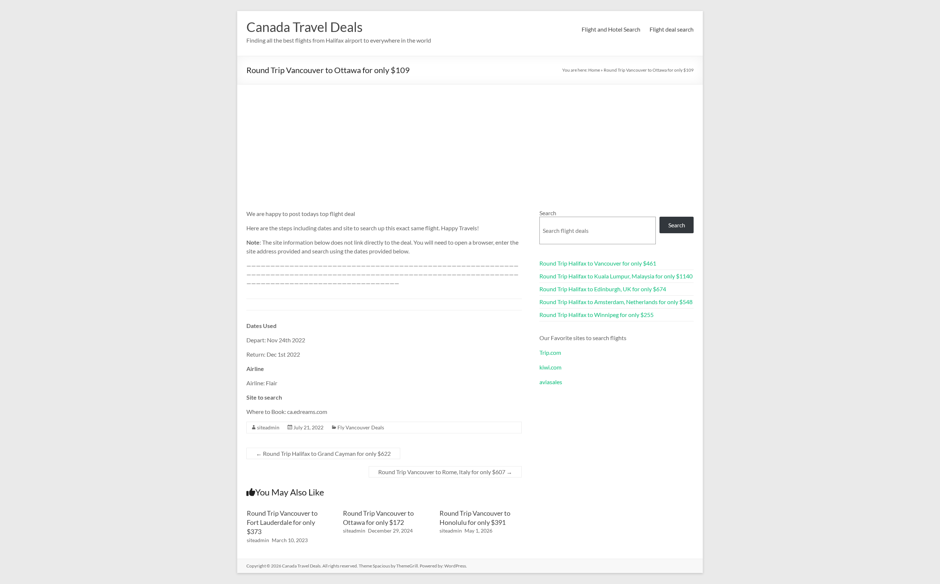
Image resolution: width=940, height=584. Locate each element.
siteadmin (268, 427)
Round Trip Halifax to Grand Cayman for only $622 (323, 453)
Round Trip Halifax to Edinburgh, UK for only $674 (602, 288)
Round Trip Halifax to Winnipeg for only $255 (596, 314)
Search (547, 212)
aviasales (550, 381)
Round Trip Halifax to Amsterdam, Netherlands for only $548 (616, 301)
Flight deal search (672, 29)
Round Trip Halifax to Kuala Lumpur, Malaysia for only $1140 (616, 276)
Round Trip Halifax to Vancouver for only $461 (597, 263)
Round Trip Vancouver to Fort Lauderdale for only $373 (282, 522)
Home (594, 70)
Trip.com (550, 352)
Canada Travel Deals (304, 27)
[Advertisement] (470, 139)
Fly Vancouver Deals (360, 427)
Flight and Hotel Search (611, 29)
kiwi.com (550, 367)
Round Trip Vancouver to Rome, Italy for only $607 (445, 471)
